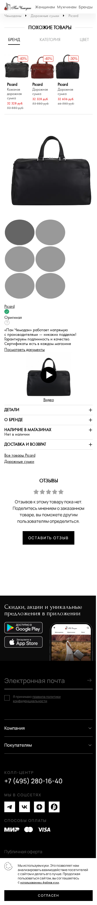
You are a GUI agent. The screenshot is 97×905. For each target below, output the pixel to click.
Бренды (86, 6)
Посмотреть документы (24, 349)
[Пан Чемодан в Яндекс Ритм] (54, 806)
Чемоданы (12, 15)
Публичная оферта (23, 852)
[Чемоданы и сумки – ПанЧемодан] (17, 7)
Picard (73, 15)
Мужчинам (67, 6)
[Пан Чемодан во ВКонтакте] (24, 806)
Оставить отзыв (48, 537)
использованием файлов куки (39, 882)
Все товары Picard (19, 455)
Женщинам (45, 6)
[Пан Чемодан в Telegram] (9, 806)
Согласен (48, 895)
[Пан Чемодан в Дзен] (39, 806)
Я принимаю (37, 699)
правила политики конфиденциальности (37, 698)
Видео (48, 400)
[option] (17, 82)
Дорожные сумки (45, 15)
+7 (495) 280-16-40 (33, 781)
